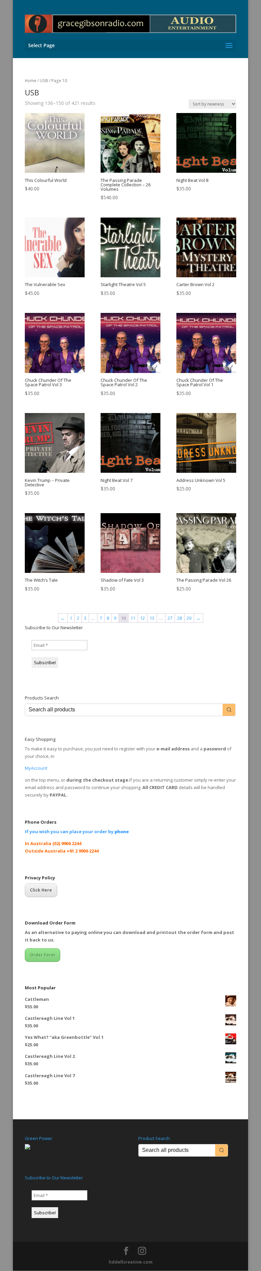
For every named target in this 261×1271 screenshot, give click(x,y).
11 (132, 618)
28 (179, 618)
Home (30, 80)
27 (170, 618)
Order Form (42, 955)
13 (152, 618)
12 (142, 618)
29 (189, 618)
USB (44, 80)
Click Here (41, 890)
